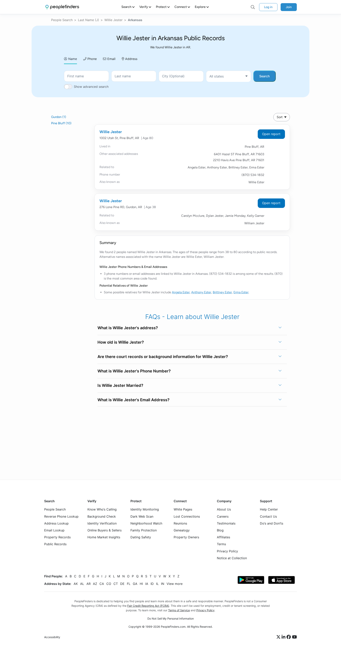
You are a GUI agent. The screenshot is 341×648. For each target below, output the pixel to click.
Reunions (180, 523)
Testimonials (226, 523)
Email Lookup (54, 530)
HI (141, 584)
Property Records (57, 537)
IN (162, 584)
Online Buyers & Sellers (104, 530)
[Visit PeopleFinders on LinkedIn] (284, 637)
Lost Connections (187, 516)
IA (146, 584)
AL (82, 584)
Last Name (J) (88, 20)
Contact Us (268, 516)
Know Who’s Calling (102, 509)
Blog (220, 530)
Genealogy (182, 530)
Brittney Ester (222, 292)
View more (175, 584)
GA (135, 584)
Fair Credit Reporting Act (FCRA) (148, 605)
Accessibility (52, 637)
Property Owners (186, 537)
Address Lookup (56, 523)
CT (115, 584)
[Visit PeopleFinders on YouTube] (294, 637)
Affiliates (223, 537)
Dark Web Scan (141, 516)
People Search (62, 20)
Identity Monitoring (144, 509)
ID (152, 584)
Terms (221, 544)
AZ (95, 584)
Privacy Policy (227, 551)
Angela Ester (181, 292)
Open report (271, 134)
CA (101, 584)
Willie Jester (113, 20)
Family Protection (143, 530)
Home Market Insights (103, 537)
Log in (268, 7)
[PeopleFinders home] (62, 7)
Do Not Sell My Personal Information (170, 618)
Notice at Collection (232, 558)
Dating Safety (140, 537)
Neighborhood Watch (146, 523)
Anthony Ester (201, 292)
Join (289, 7)
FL (128, 584)
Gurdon (58, 117)
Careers (223, 516)
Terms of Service (179, 610)
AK (76, 584)
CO (108, 584)
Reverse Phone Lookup (61, 516)
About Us (224, 509)
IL (157, 584)
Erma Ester (240, 292)
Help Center (269, 509)
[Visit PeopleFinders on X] (279, 637)
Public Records (55, 544)
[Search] (253, 7)
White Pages (183, 509)
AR (88, 584)
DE (122, 584)
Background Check (101, 516)
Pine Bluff (61, 123)
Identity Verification (102, 523)
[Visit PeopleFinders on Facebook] (289, 637)
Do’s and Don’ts (271, 523)
